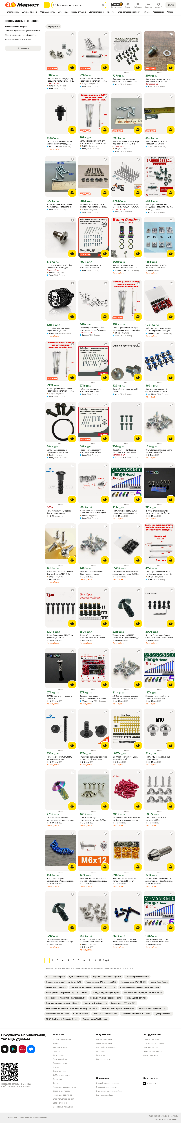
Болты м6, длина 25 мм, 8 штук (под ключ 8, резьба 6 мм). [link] (125, 142)
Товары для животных (62, 1095)
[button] (53, 26)
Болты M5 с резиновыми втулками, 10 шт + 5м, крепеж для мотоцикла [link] (92, 636)
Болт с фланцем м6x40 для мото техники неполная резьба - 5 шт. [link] (93, 79)
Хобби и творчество (61, 1075)
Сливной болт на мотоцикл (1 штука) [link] (125, 390)
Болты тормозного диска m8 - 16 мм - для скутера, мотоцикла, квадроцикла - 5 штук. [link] (93, 511)
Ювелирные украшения (63, 1107)
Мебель (56, 1043)
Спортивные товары (61, 1091)
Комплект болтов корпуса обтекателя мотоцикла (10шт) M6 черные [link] (125, 80)
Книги (55, 1083)
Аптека (56, 1067)
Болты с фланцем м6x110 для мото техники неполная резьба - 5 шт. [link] (93, 142)
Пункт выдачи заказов (152, 1051)
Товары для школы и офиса (64, 1087)
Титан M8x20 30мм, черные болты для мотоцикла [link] (59, 512)
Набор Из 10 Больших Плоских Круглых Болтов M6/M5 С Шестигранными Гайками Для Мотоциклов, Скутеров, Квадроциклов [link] (60, 573)
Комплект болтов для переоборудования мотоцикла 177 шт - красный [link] (93, 697)
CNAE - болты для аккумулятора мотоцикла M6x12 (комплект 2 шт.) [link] (60, 79)
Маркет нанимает (150, 1055)
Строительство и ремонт (63, 1099)
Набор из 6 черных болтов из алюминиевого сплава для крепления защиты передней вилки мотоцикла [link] (59, 142)
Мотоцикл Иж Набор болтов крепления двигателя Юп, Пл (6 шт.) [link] (93, 205)
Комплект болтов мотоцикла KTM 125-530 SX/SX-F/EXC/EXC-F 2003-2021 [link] (126, 205)
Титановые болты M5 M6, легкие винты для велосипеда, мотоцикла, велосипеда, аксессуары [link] (125, 636)
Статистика (12, 1118)
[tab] (12, 12)
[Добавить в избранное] (72, 34)
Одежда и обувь (60, 1059)
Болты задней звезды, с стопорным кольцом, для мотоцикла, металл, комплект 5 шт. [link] (60, 451)
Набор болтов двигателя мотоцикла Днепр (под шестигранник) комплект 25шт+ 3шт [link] (93, 390)
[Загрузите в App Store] (4, 1052)
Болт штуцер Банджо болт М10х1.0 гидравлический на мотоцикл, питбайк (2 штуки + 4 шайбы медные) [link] (126, 266)
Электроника (58, 1055)
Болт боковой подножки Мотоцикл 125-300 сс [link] (156, 142)
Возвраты (100, 1055)
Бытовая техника (60, 1047)
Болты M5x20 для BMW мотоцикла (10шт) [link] (155, 819)
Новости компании (151, 1039)
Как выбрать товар (104, 1039)
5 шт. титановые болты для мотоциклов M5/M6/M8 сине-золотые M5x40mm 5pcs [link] (125, 940)
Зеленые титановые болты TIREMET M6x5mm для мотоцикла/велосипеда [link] (157, 697)
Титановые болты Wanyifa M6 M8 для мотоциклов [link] (59, 758)
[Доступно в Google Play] (13, 1052)
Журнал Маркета (103, 1059)
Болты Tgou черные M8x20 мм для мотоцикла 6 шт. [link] (60, 636)
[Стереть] (103, 5)
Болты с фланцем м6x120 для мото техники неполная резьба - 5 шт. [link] (60, 389)
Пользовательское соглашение (33, 1118)
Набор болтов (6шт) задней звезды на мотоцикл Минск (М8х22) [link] (124, 451)
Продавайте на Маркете (106, 1087)
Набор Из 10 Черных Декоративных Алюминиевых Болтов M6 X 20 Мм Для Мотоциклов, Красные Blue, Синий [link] (60, 880)
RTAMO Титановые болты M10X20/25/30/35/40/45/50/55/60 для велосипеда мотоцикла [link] (159, 512)
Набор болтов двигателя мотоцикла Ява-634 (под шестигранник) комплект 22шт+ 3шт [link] (93, 451)
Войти (170, 5)
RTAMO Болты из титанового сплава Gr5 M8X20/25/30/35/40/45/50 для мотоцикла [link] (60, 697)
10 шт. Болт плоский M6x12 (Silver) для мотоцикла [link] (91, 573)
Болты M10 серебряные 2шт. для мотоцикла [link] (157, 758)
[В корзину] (72, 68)
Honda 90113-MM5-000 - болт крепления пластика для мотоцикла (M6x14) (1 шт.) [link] (60, 266)
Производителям (150, 1047)
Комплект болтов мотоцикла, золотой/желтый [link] (125, 758)
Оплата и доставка (104, 1043)
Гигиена (56, 1051)
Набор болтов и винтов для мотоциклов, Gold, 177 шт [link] (124, 880)
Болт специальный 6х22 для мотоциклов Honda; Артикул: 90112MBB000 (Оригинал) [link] (92, 329)
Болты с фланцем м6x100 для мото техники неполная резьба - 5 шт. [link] (126, 329)
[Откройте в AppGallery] (22, 1052)
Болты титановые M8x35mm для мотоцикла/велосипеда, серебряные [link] (124, 512)
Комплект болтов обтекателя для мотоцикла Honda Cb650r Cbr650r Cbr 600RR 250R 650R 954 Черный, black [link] (126, 573)
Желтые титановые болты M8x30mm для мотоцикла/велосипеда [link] (157, 940)
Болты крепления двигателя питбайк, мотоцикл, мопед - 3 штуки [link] (158, 573)
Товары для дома (60, 1063)
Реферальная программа (153, 1043)
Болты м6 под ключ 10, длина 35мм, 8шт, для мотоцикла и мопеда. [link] (59, 205)
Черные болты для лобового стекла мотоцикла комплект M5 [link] (159, 636)
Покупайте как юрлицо (106, 1047)
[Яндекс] (174, 1119)
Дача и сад (57, 1079)
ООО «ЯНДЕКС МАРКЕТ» (167, 1116)
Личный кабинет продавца (107, 1083)
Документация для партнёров (109, 1091)
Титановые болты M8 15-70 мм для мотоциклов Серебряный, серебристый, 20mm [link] (158, 880)
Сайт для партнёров (104, 1095)
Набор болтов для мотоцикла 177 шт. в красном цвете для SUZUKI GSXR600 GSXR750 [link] (158, 329)
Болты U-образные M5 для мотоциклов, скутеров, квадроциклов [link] (156, 266)
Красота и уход (59, 1071)
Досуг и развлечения (62, 1039)
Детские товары (60, 1103)
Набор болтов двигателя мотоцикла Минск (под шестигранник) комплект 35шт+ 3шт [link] (93, 266)
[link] (55, 977)
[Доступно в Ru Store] (31, 1052)
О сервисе (100, 1051)
